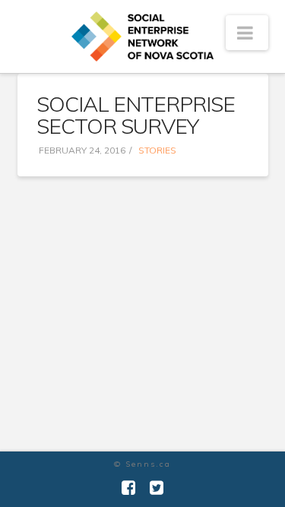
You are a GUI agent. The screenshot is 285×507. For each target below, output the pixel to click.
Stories (156, 150)
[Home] (143, 36)
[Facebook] (128, 488)
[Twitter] (156, 488)
